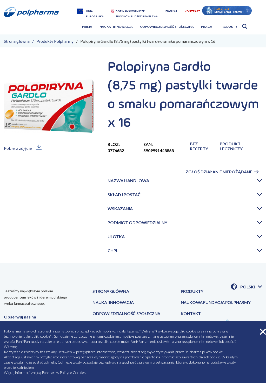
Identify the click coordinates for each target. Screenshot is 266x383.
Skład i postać (124, 194)
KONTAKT (191, 313)
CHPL (113, 250)
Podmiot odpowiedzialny (137, 222)
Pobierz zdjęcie (18, 148)
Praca (206, 27)
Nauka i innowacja (116, 27)
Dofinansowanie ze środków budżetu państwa (137, 12)
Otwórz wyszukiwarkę (244, 26)
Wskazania (120, 208)
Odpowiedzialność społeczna (167, 27)
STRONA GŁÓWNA (110, 291)
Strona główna (17, 41)
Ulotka (116, 236)
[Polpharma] (33, 19)
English (171, 11)
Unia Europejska (95, 12)
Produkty (228, 27)
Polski (251, 287)
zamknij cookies (263, 332)
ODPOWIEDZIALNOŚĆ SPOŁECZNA (126, 313)
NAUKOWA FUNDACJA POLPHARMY (216, 302)
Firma (87, 27)
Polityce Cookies (73, 372)
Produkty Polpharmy (55, 41)
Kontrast (192, 11)
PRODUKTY (192, 291)
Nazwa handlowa (128, 180)
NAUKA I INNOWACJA (113, 302)
